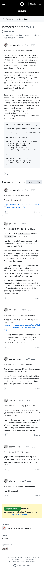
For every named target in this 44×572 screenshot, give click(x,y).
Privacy (13, 557)
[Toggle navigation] (4, 4)
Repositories (24, 19)
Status (27, 557)
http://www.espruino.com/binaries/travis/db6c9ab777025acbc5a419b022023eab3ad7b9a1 (22, 327)
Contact (18, 559)
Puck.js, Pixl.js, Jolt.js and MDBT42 (17, 528)
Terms (6, 557)
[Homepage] (22, 4)
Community (36, 557)
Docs (11, 559)
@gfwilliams (30, 229)
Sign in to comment (19, 514)
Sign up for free (12, 509)
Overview (9, 19)
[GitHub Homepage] (14, 565)
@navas (7, 283)
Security (20, 557)
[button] (40, 19)
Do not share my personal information (22, 562)
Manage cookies (28, 559)
